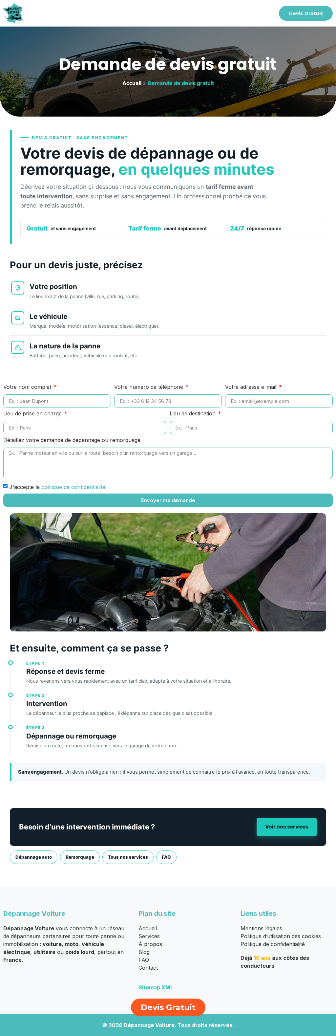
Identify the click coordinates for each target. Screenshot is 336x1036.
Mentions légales (261, 928)
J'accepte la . (58, 487)
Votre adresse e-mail (251, 387)
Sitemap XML (155, 987)
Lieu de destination (193, 414)
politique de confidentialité (73, 487)
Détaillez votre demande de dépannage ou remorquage (71, 440)
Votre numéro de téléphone (149, 387)
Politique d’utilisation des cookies (281, 936)
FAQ (166, 857)
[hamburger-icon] (265, 13)
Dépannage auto (33, 857)
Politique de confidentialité (273, 944)
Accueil (131, 83)
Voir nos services (286, 827)
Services (149, 936)
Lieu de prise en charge (33, 414)
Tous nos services (128, 857)
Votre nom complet (28, 387)
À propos (150, 944)
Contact (148, 967)
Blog (144, 952)
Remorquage (80, 857)
